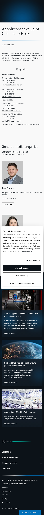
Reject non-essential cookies (22, 283)
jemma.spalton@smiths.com (12, 85)
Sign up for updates (29, 512)
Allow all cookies (22, 268)
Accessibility (6, 502)
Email (6, 205)
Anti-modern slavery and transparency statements (20, 480)
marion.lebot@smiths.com (11, 96)
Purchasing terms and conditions (14, 484)
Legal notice (6, 491)
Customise (20, 276)
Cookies (5, 495)
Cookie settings (26, 252)
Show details (31, 261)
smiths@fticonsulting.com (11, 110)
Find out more (9, 333)
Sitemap (5, 487)
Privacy (4, 499)
